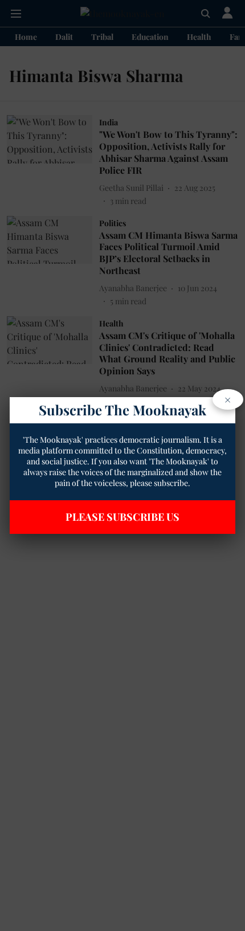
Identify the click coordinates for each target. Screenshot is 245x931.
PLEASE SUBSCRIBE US (122, 517)
